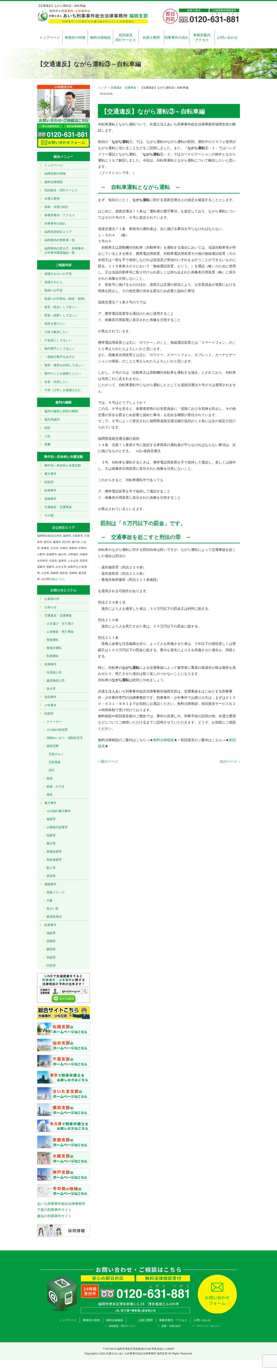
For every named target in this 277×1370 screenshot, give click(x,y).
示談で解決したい (56, 332)
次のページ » (230, 761)
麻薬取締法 (54, 916)
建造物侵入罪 (55, 680)
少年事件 (50, 705)
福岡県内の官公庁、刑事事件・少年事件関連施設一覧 (65, 250)
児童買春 (54, 762)
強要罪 (51, 835)
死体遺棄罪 (54, 859)
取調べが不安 (53, 290)
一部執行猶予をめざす (59, 356)
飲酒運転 (52, 656)
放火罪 (51, 688)
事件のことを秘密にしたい (62, 373)
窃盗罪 (51, 957)
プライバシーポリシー (208, 1325)
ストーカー (54, 721)
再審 (47, 444)
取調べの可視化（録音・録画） (65, 298)
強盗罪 (51, 933)
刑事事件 (50, 664)
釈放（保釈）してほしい (61, 315)
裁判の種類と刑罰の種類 (61, 411)
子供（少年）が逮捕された (62, 390)
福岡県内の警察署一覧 (59, 240)
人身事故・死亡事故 (60, 631)
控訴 (47, 427)
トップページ (49, 37)
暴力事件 (50, 473)
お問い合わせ (227, 37)
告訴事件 (50, 697)
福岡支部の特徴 (55, 173)
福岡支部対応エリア (58, 231)
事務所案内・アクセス (59, 215)
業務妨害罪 (54, 851)
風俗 (49, 794)
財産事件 (50, 490)
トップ (102, 87)
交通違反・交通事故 (123, 87)
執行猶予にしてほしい (59, 348)
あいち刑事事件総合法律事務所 (61, 1203)
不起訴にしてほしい (58, 340)
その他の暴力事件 (58, 811)
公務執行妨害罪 (57, 827)
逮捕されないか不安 (58, 273)
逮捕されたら (53, 282)
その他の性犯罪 (57, 729)
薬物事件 (50, 498)
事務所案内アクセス (201, 37)
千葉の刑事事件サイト (54, 1209)
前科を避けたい (55, 323)
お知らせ (50, 607)
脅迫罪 (51, 875)
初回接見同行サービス (125, 37)
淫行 (51, 770)
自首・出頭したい (56, 381)
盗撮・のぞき (55, 786)
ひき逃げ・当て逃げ (60, 623)
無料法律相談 (100, 37)
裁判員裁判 (52, 419)
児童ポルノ (56, 754)
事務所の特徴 (75, 37)
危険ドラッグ (55, 892)
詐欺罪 (51, 965)
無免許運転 (54, 647)
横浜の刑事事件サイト (54, 1215)
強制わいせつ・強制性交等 (64, 737)
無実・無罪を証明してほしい (64, 365)
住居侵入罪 (54, 672)
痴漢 (49, 778)
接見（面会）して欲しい (61, 307)
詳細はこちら (57, 579)
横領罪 (51, 949)
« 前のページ (108, 761)
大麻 (49, 900)
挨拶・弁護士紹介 (56, 206)
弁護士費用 (151, 37)
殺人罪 (51, 867)
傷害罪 (51, 819)
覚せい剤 (52, 908)
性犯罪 (49, 482)
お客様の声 (52, 598)
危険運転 (52, 639)
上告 (47, 436)
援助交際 (52, 746)
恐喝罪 (51, 941)
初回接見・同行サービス (61, 190)
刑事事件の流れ (176, 37)
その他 (49, 515)
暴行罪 (51, 843)
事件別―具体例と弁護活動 (62, 465)
